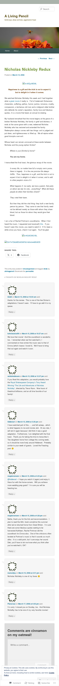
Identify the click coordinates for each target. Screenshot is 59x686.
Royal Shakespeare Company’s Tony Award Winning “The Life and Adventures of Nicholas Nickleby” (26, 385)
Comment (42, 665)
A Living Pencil (16, 16)
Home (7, 50)
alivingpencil (9, 271)
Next (51, 58)
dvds (45, 268)
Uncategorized (28, 268)
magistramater (13, 476)
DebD (10, 297)
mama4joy (12, 573)
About (16, 50)
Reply (12, 312)
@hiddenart (12, 479)
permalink (30, 271)
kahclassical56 (13, 333)
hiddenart (11, 421)
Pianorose (12, 604)
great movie (15, 101)
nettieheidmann (14, 376)
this (41, 224)
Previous (42, 58)
